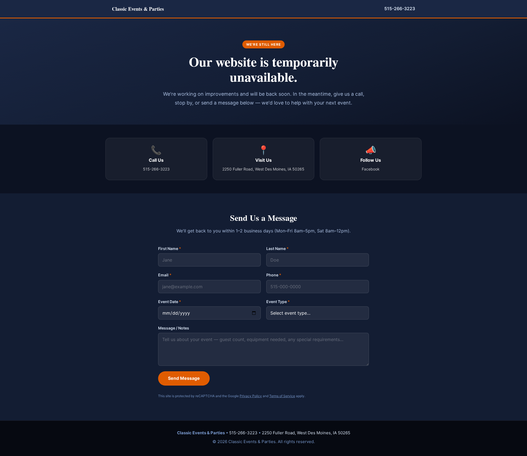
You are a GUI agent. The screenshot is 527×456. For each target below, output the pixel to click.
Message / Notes (173, 328)
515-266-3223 (399, 8)
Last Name (277, 248)
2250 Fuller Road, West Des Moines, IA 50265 (306, 432)
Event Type (278, 301)
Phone (273, 275)
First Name (169, 248)
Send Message (184, 378)
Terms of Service (282, 396)
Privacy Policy (251, 396)
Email (165, 275)
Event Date (169, 301)
